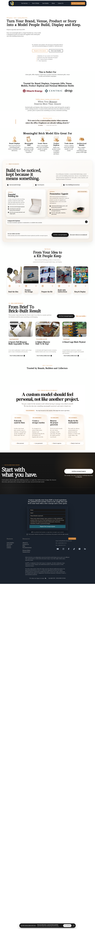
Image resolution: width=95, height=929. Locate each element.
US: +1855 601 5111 (61, 545)
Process (9, 546)
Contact (9, 547)
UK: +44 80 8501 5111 (61, 543)
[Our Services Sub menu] (29, 3)
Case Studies (45, 3)
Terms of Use (26, 552)
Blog (24, 546)
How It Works (35, 3)
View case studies (81, 316)
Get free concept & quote (60, 234)
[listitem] (14, 280)
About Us (25, 542)
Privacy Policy (26, 550)
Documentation (27, 547)
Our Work (9, 544)
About (53, 3)
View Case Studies (56, 50)
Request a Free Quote (40, 50)
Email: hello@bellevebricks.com (64, 541)
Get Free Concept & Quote (78, 3)
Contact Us (60, 3)
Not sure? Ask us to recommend (78, 234)
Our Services (24, 3)
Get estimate (67, 925)
